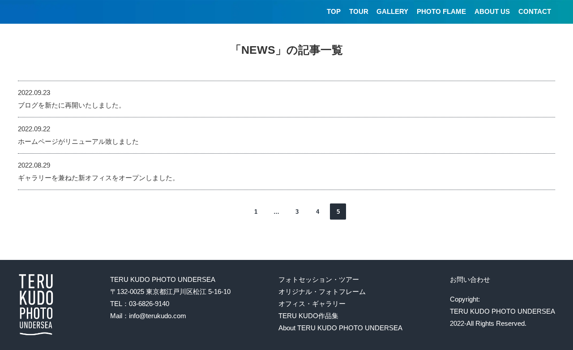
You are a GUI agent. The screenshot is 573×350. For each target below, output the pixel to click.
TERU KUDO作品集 (308, 316)
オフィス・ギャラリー (312, 303)
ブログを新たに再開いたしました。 (71, 105)
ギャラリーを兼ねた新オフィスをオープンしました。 (98, 177)
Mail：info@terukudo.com (148, 316)
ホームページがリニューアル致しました (78, 141)
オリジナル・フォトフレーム (322, 291)
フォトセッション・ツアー (318, 279)
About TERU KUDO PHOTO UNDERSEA (340, 328)
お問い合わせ (470, 279)
